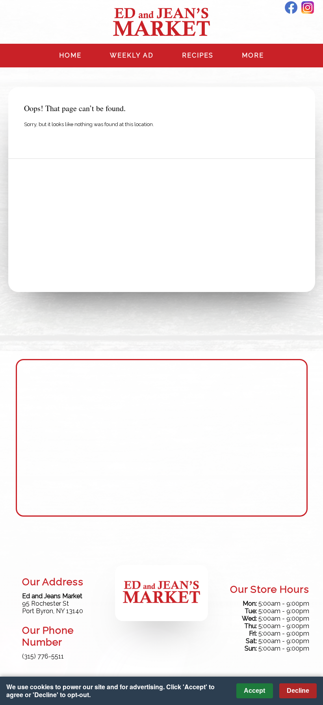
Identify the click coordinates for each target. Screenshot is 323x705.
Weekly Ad (132, 55)
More (253, 55)
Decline (298, 690)
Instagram (307, 7)
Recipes (197, 55)
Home (70, 55)
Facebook (291, 7)
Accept (254, 690)
